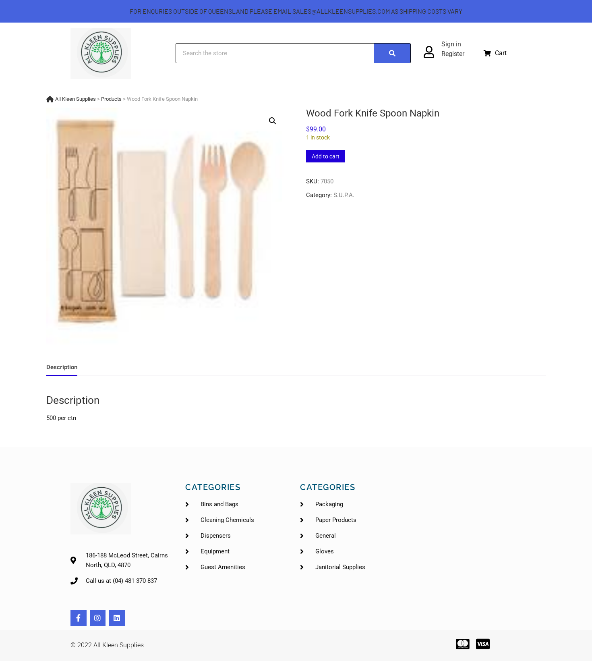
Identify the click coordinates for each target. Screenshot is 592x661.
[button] (495, 53)
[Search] (392, 53)
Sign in (451, 44)
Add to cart (325, 156)
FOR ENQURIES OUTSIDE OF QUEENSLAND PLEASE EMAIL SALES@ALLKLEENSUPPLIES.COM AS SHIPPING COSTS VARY (296, 11)
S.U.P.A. (343, 195)
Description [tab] (61, 367)
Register (452, 54)
